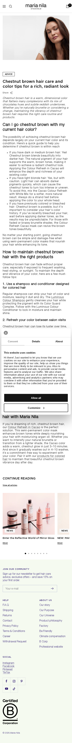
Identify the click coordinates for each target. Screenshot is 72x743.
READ (5, 543)
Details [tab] (36, 341)
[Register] (52, 588)
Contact (7, 621)
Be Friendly (45, 631)
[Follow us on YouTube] (6, 689)
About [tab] (59, 341)
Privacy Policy (10, 626)
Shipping (8, 610)
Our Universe (46, 615)
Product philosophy (50, 621)
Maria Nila (15, 733)
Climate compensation (52, 636)
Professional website (51, 647)
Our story (44, 605)
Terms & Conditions (14, 631)
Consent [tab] (13, 341)
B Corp (43, 642)
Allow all (36, 397)
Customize (34, 407)
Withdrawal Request (14, 642)
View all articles (10, 485)
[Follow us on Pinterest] (21, 681)
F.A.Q (6, 605)
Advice (9, 74)
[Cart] (67, 6)
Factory (43, 626)
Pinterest (8, 669)
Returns (7, 615)
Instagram (8, 663)
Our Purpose (46, 610)
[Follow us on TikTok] (14, 689)
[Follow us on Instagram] (14, 681)
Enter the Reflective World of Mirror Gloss (28, 538)
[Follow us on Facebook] (6, 681)
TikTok (6, 673)
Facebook (8, 666)
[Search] (10, 6)
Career (6, 636)
